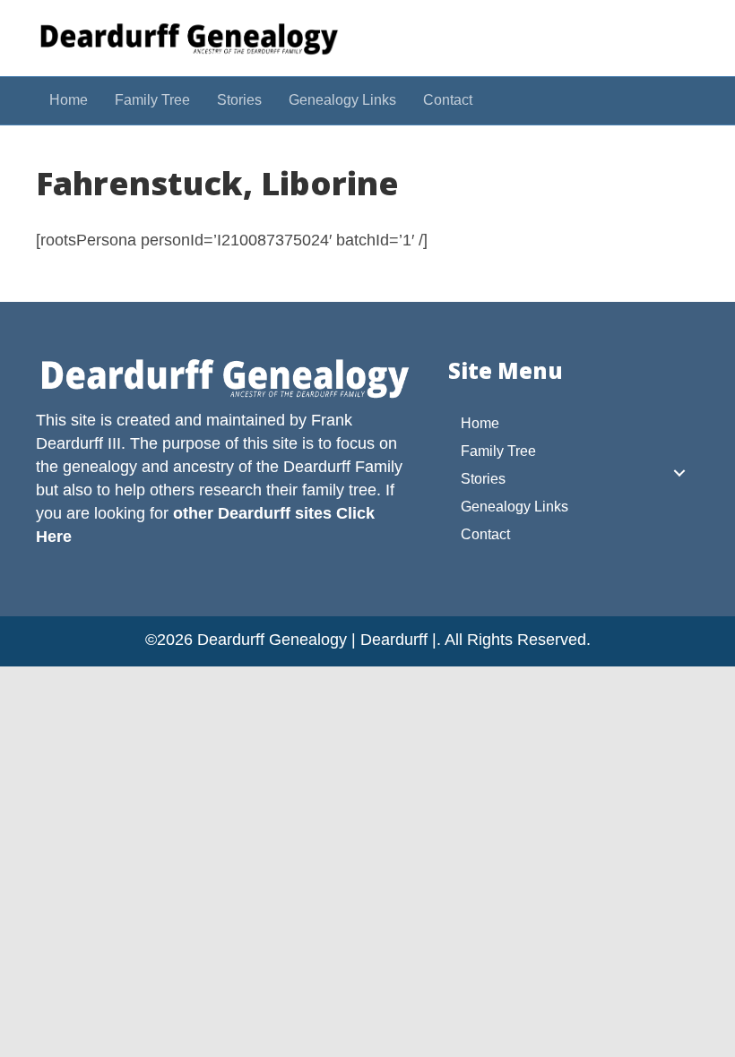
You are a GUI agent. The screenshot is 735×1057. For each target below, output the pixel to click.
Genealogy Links (342, 99)
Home (68, 99)
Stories (239, 99)
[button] (679, 473)
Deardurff (316, 467)
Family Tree (152, 99)
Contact (447, 99)
